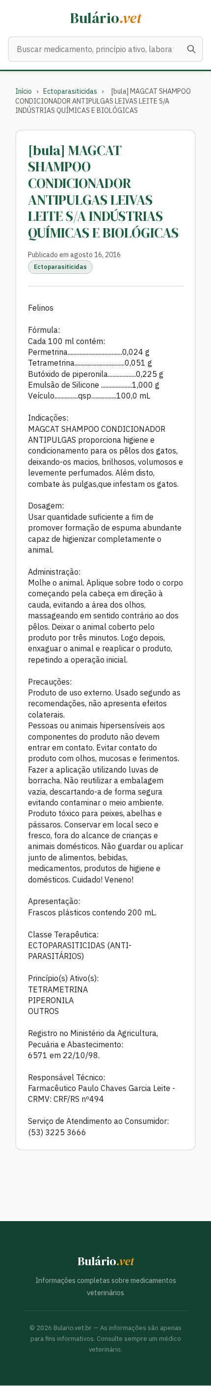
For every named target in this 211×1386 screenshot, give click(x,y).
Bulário (105, 18)
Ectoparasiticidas (70, 91)
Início (23, 91)
